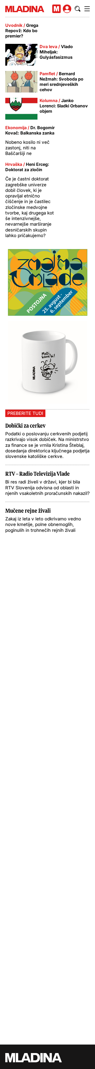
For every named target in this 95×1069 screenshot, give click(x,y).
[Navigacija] (87, 8)
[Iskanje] (77, 9)
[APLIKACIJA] (56, 9)
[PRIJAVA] (67, 9)
